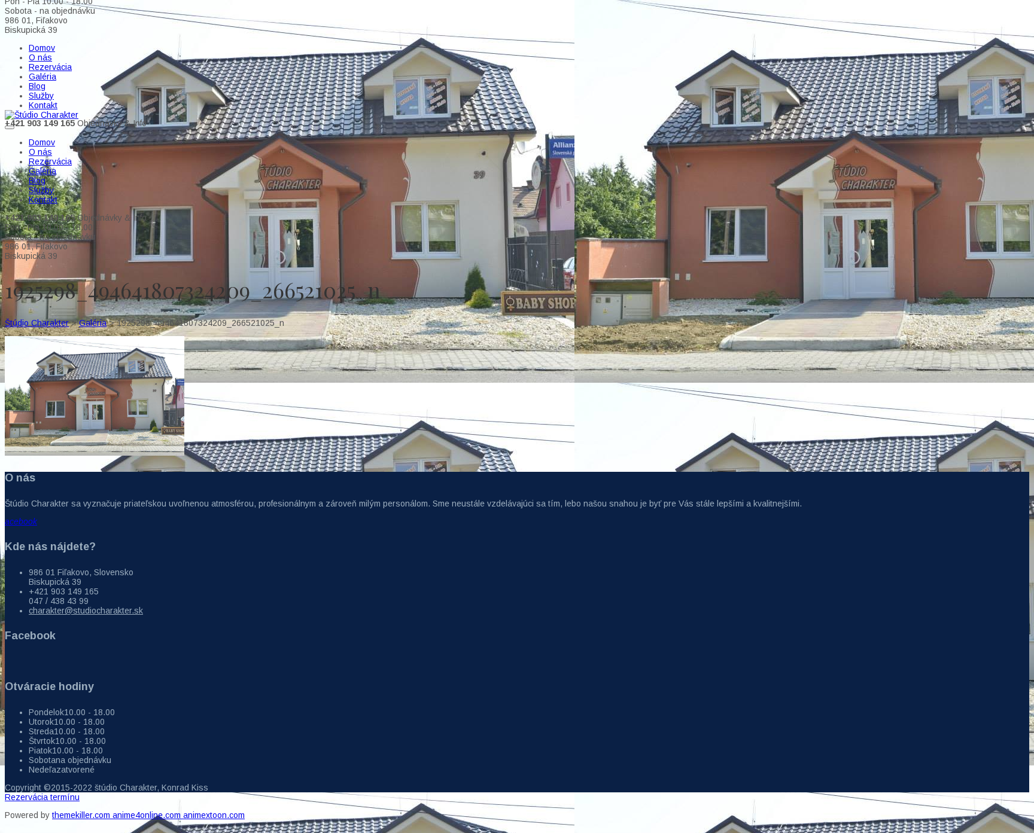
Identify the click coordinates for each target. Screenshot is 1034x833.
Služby (41, 95)
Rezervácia (50, 67)
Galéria (42, 76)
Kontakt (43, 105)
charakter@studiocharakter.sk (86, 610)
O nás (40, 57)
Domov (42, 48)
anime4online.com (147, 815)
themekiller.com (82, 815)
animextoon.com (214, 815)
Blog (37, 86)
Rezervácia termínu (42, 797)
